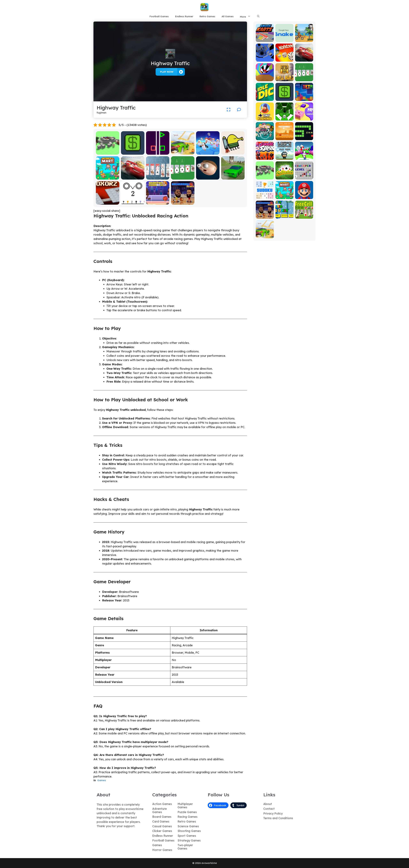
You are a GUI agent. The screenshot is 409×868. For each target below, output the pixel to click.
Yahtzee (284, 59)
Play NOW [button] (166, 71)
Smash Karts (265, 39)
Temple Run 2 (284, 77)
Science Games (188, 826)
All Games (228, 16)
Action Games (162, 804)
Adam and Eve (284, 136)
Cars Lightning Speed (132, 176)
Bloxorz (107, 202)
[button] (258, 16)
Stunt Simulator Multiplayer (233, 176)
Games (101, 780)
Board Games (161, 817)
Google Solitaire (182, 177)
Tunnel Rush (264, 78)
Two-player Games (185, 846)
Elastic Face (208, 177)
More (243, 16)
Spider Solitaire (158, 177)
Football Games (159, 16)
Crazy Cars (183, 152)
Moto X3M (304, 39)
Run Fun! (304, 157)
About (267, 804)
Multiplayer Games (185, 805)
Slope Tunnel (284, 118)
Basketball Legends (158, 201)
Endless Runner (184, 16)
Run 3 (264, 59)
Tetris (304, 98)
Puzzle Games (187, 812)
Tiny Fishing (264, 118)
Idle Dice (265, 98)
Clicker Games (162, 831)
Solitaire (284, 177)
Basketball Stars (182, 202)
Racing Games (187, 817)
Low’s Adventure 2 (284, 156)
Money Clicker (133, 152)
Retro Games (207, 16)
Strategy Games (189, 840)
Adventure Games (159, 810)
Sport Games (186, 836)
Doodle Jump (233, 152)
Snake (304, 137)
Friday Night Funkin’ (265, 156)
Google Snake (284, 38)
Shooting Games (189, 831)
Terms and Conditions (278, 818)
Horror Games (162, 850)
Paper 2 (304, 118)
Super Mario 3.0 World (284, 215)
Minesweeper (304, 176)
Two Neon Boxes (157, 152)
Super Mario (304, 196)
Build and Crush (108, 152)
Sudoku (265, 196)
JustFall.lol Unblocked (208, 151)
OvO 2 (133, 202)
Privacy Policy (273, 813)
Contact (269, 809)
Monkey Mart (107, 177)
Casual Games (162, 826)
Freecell (304, 216)
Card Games (160, 821)
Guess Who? (264, 137)
